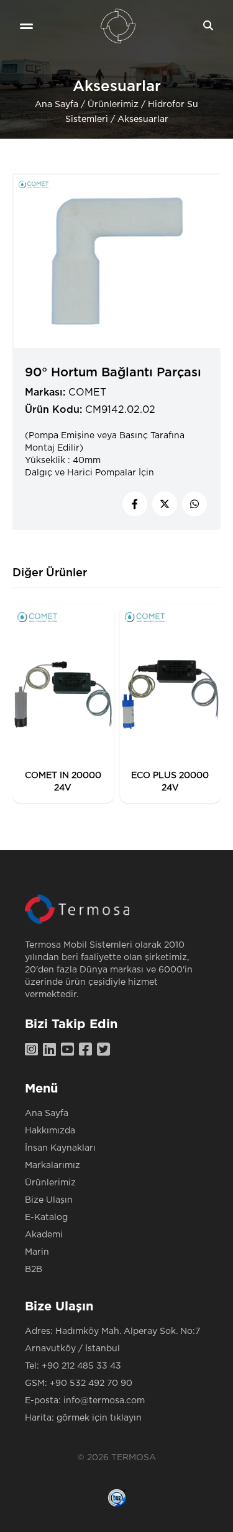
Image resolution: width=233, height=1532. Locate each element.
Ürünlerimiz (113, 104)
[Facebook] (88, 1050)
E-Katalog (46, 1217)
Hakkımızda (50, 1131)
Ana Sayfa (56, 104)
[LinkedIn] (52, 1050)
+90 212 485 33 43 (81, 1366)
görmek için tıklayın (99, 1418)
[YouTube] (70, 1050)
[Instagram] (34, 1050)
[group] (63, 704)
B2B (33, 1269)
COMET (87, 392)
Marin (37, 1252)
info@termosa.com (104, 1400)
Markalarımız (52, 1165)
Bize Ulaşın (49, 1200)
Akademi (44, 1235)
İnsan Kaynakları (60, 1148)
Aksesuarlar (142, 119)
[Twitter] (106, 1050)
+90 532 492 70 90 (91, 1383)
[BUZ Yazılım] (116, 1498)
